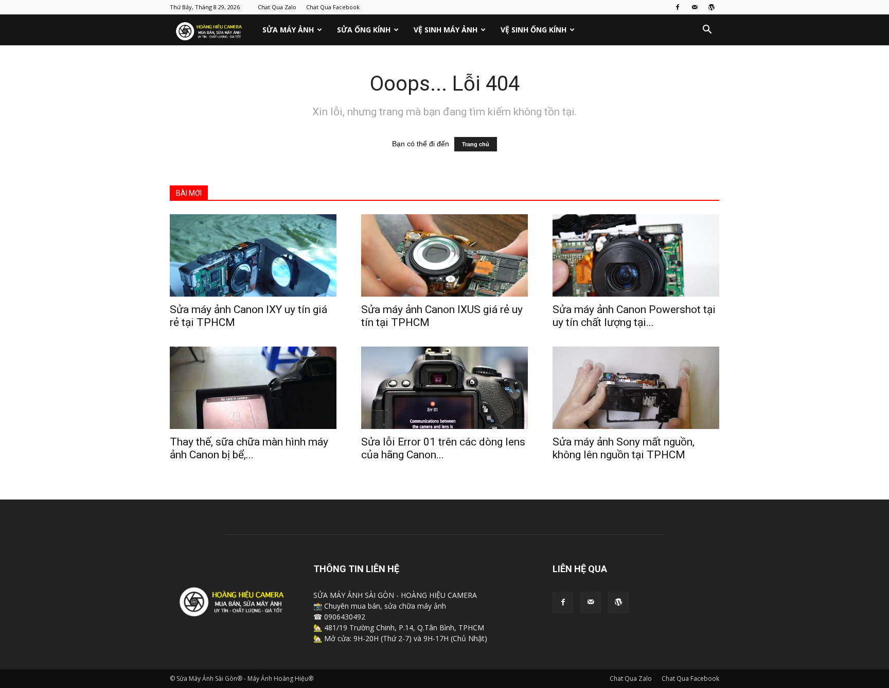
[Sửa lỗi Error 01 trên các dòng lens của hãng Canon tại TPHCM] (444, 388)
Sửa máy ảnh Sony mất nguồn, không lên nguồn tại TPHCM (624, 448)
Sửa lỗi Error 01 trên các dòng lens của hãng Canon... (443, 448)
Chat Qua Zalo (277, 7)
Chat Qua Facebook (333, 7)
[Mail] (694, 7)
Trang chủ (475, 144)
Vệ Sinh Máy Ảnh (445, 30)
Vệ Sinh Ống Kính (533, 30)
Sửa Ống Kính (363, 30)
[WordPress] (711, 7)
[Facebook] (677, 7)
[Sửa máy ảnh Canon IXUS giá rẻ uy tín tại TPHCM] (444, 255)
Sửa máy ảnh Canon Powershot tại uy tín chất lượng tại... (634, 316)
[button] (707, 31)
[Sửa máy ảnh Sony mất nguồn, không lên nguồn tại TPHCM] (636, 388)
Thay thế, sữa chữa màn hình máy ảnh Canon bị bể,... (249, 448)
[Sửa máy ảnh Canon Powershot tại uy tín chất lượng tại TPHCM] (636, 255)
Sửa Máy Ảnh (288, 30)
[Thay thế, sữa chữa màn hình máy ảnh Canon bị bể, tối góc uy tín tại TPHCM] (253, 388)
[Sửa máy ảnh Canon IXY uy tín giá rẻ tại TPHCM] (253, 255)
